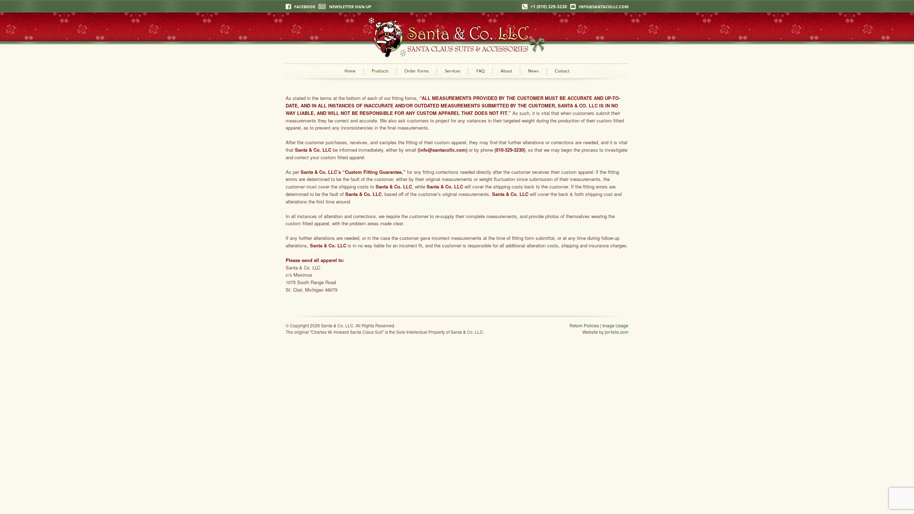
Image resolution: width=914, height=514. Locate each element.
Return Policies (584, 325)
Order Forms (417, 71)
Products (380, 71)
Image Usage (615, 325)
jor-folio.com (616, 332)
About (506, 71)
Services (452, 71)
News (533, 71)
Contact (562, 71)
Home (350, 71)
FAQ (480, 71)
